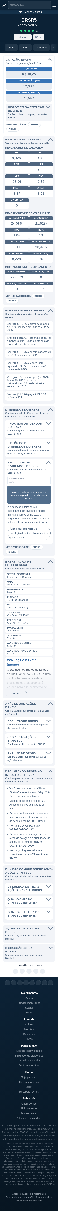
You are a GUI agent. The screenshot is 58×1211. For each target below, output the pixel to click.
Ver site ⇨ (13, 630)
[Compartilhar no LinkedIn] (42, 971)
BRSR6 (12, 129)
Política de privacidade (29, 1118)
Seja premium (29, 1077)
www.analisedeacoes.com (29, 1200)
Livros (29, 1039)
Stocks (29, 1007)
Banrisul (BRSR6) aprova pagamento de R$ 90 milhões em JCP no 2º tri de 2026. (28, 327)
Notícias (29, 1029)
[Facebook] (13, 982)
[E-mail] (50, 982)
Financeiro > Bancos (19, 577)
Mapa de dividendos (29, 1060)
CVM (52, 1152)
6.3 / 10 (11, 645)
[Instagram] (7, 982)
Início (19, 12)
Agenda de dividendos (29, 1050)
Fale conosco (29, 1108)
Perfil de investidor (29, 1065)
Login (29, 1087)
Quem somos (29, 1103)
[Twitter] (20, 982)
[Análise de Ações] (4, 5)
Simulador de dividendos (29, 1055)
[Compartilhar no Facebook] (29, 971)
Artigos (29, 1024)
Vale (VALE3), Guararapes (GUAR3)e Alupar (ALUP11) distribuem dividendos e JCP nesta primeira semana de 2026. (28, 382)
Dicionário (29, 1034)
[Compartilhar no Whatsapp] (15, 971)
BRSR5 (38, 12)
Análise (25, 47)
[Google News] (38, 982)
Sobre (11, 47)
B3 (48, 1152)
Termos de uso (29, 1113)
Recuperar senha (29, 1091)
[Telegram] (26, 982)
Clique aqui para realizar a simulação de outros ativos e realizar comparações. (29, 533)
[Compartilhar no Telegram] (22, 971)
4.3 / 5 (10, 653)
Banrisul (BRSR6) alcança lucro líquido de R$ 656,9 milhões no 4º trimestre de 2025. (26, 366)
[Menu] (54, 5)
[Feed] (44, 982)
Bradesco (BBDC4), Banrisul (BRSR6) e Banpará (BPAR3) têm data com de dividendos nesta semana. (29, 341)
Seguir (22, 37)
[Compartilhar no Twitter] (36, 971)
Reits (29, 1012)
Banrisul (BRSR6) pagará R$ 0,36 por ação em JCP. (28, 396)
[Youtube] (32, 982)
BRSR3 (34, 124)
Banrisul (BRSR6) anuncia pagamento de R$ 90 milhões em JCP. (29, 353)
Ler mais (16, 693)
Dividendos (41, 47)
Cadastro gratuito (29, 1082)
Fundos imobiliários (29, 1003)
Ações (28, 12)
